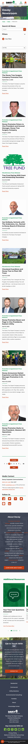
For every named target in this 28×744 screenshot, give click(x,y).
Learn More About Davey (14, 568)
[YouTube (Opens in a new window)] (3, 504)
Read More (5, 93)
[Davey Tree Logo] (14, 712)
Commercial (14, 687)
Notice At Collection (10, 735)
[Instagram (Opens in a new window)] (21, 499)
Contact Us (14, 671)
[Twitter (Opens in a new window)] (9, 499)
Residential (14, 683)
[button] (11, 630)
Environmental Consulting (14, 695)
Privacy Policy (13, 733)
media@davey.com (10, 485)
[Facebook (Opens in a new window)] (3, 499)
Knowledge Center (14, 706)
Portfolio (14, 698)
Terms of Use (20, 735)
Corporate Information (14, 737)
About (8, 21)
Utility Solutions (14, 691)
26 (23, 463)
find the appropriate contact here (12, 488)
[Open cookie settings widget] (2, 741)
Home (3, 21)
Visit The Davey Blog (8, 626)
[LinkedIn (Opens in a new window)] (9, 504)
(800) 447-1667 (6, 482)
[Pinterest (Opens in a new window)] (15, 499)
